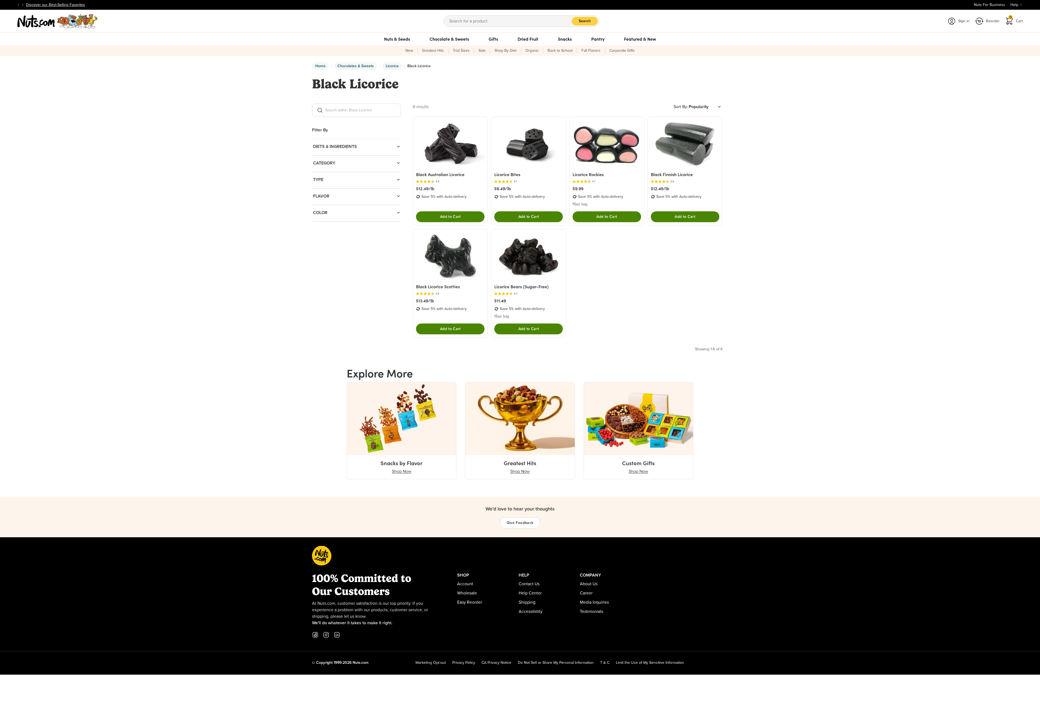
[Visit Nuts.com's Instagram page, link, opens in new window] (326, 635)
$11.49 (500, 300)
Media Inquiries (594, 602)
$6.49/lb (502, 188)
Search (585, 21)
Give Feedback (520, 523)
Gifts (493, 39)
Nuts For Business (989, 5)
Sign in (964, 21)
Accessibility (530, 611)
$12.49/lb (425, 188)
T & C (604, 663)
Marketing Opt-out (430, 663)
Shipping (527, 602)
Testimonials (591, 611)
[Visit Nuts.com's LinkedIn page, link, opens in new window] (337, 635)
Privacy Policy (463, 663)
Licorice (392, 66)
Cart (1016, 19)
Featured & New (640, 39)
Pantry (597, 39)
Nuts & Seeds (397, 39)
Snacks (565, 39)
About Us (588, 584)
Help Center (530, 593)
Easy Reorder (469, 602)
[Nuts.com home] (57, 21)
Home (320, 66)
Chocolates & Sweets (355, 66)
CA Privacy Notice (496, 663)
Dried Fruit (528, 39)
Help (1014, 5)
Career (586, 593)
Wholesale (467, 593)
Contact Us (529, 584)
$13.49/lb (425, 300)
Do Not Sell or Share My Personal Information (556, 663)
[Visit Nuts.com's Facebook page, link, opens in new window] (315, 635)
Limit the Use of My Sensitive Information (650, 663)
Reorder (993, 21)
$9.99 (578, 188)
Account (465, 584)
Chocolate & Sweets (449, 39)
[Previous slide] (18, 5)
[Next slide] (23, 5)
